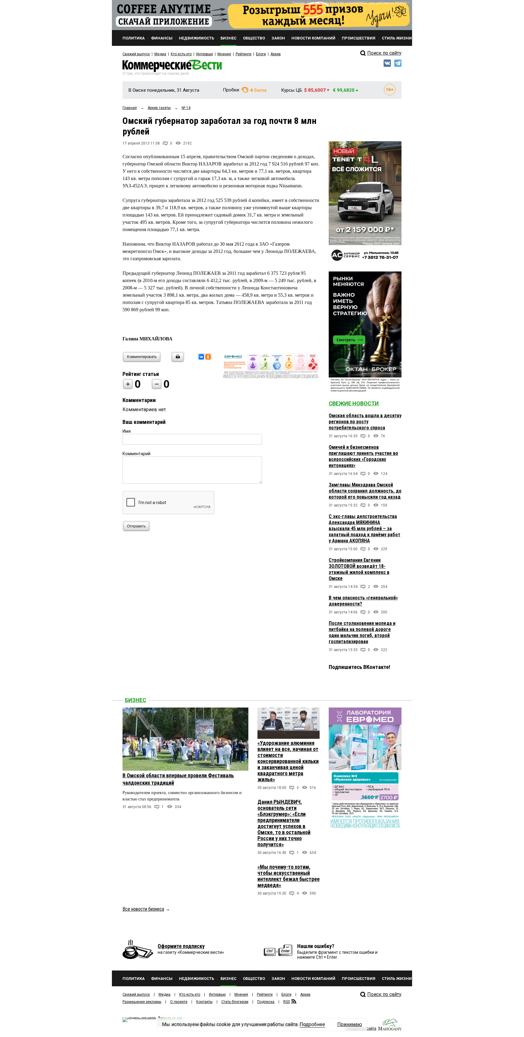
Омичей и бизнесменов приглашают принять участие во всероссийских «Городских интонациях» (363, 456)
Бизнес (135, 700)
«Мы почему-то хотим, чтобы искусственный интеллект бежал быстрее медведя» (288, 876)
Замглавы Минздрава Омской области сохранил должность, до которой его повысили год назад (365, 491)
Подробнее (312, 1024)
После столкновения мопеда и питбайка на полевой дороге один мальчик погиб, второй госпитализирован (362, 632)
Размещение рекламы (142, 1002)
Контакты (204, 1002)
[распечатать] (177, 360)
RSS (286, 1002)
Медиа (160, 54)
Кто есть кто (181, 54)
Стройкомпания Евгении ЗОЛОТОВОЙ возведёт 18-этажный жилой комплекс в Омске (359, 569)
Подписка (265, 1002)
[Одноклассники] (208, 357)
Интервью (204, 54)
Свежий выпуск (136, 54)
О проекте (178, 1002)
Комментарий (136, 453)
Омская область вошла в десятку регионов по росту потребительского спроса (365, 422)
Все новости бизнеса (143, 909)
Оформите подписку (181, 946)
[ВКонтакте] (201, 357)
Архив (275, 54)
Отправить (136, 526)
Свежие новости (354, 403)
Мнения (224, 54)
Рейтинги (243, 54)
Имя (127, 431)
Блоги (261, 54)
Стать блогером (234, 1002)
